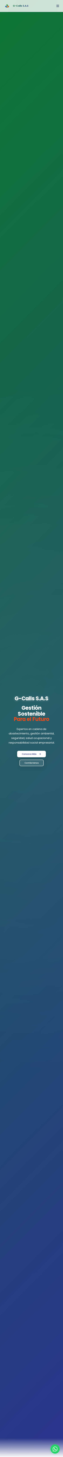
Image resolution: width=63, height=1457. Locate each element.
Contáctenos (31, 762)
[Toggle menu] (58, 6)
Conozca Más (29, 754)
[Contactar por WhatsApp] (55, 1448)
